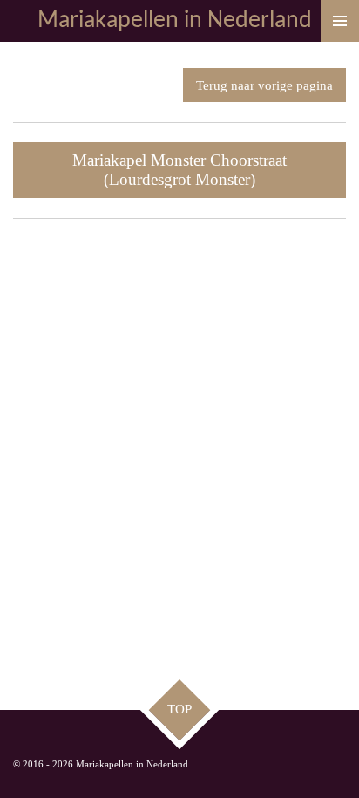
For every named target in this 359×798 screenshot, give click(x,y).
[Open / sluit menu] (340, 21)
